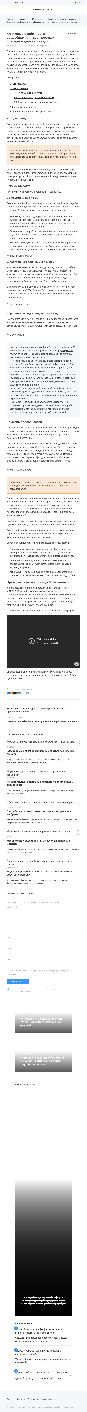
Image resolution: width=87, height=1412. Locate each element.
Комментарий (12, 907)
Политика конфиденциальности (22, 991)
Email (9, 948)
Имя (9, 937)
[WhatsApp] (20, 693)
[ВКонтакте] (8, 693)
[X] (14, 693)
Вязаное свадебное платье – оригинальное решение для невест (43, 721)
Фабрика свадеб (43, 9)
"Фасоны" (38, 734)
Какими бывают (19, 88)
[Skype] (24, 693)
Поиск (76, 2)
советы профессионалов (56, 364)
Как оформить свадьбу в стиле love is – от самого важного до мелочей (41, 1022)
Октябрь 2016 (43, 46)
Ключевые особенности (23, 107)
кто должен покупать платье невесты (43, 402)
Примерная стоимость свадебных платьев (33, 111)
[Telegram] (27, 693)
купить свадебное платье (49, 378)
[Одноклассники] (11, 693)
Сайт (9, 959)
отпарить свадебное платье (33, 391)
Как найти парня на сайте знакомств (43, 1303)
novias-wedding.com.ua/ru (62, 594)
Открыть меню (16, 2)
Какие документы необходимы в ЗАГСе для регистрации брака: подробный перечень (42, 1061)
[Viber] (17, 693)
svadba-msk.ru (37, 591)
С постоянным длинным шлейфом (34, 97)
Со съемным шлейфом (28, 93)
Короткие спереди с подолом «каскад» (36, 102)
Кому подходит (18, 84)
